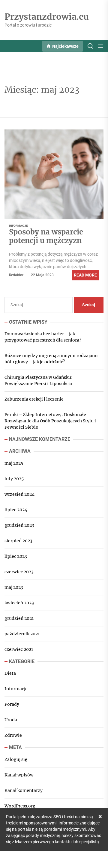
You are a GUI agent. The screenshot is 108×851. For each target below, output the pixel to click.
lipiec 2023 (15, 556)
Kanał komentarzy (23, 790)
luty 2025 (14, 478)
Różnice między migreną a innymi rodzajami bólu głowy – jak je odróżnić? (51, 359)
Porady (11, 704)
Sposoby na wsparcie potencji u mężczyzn (46, 236)
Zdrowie (13, 735)
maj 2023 (13, 587)
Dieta (10, 673)
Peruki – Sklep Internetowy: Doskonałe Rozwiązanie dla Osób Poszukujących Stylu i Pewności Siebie (50, 421)
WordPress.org (19, 806)
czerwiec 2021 (18, 649)
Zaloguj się (15, 759)
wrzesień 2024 (19, 494)
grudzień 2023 (19, 525)
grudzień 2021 (19, 618)
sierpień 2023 (18, 540)
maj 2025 (13, 463)
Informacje (18, 225)
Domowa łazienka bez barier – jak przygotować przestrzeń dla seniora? (42, 337)
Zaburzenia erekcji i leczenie (34, 399)
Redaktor (16, 275)
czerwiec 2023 (19, 571)
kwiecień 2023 (19, 603)
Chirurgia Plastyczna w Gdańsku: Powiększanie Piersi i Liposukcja (38, 380)
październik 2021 (22, 634)
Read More (85, 275)
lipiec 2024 (15, 509)
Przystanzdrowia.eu (46, 17)
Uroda (10, 719)
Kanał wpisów (19, 775)
